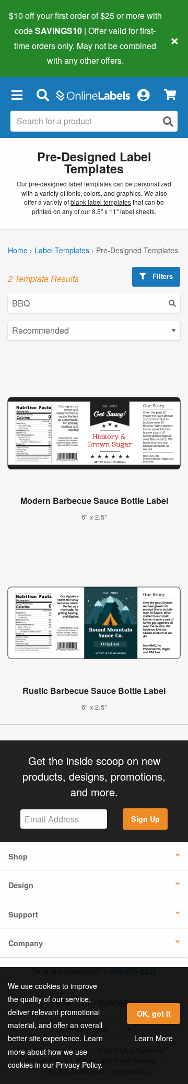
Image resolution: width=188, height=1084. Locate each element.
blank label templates (100, 201)
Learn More (153, 1038)
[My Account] (143, 94)
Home (18, 250)
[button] (16, 94)
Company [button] (25, 943)
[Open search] (168, 121)
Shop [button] (18, 856)
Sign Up (145, 819)
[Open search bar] (42, 94)
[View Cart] (170, 95)
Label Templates (61, 250)
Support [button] (23, 914)
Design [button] (20, 885)
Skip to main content (38, 53)
